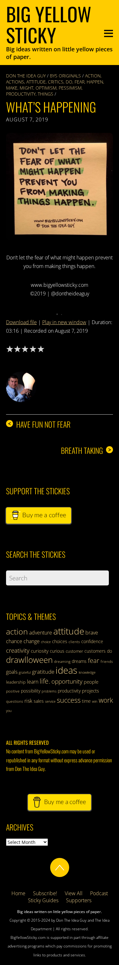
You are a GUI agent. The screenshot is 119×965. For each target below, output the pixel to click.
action (93, 76)
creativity (18, 650)
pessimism (70, 88)
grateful (25, 672)
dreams (79, 661)
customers (95, 651)
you (9, 710)
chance (14, 641)
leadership (16, 682)
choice (46, 641)
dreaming (62, 661)
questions (14, 701)
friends (107, 661)
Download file (21, 322)
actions (15, 82)
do (69, 82)
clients (74, 641)
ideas (66, 670)
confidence (92, 641)
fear (79, 82)
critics (55, 82)
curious (57, 651)
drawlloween (29, 659)
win (94, 701)
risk (28, 700)
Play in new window (64, 322)
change (31, 641)
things (45, 94)
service (50, 701)
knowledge (87, 672)
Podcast (99, 893)
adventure (40, 632)
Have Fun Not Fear (39, 424)
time (86, 701)
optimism (46, 88)
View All (74, 893)
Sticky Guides (43, 900)
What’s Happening (51, 106)
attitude (36, 82)
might (26, 88)
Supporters (78, 900)
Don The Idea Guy (26, 76)
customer (74, 651)
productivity (21, 94)
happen (95, 82)
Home (18, 893)
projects (90, 690)
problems (49, 691)
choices (59, 641)
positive (13, 691)
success (69, 700)
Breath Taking (86, 450)
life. (45, 681)
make (11, 88)
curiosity (40, 651)
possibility (30, 691)
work (106, 700)
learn (32, 681)
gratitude (43, 671)
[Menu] (108, 32)
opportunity (67, 681)
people (91, 681)
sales (39, 701)
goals (11, 671)
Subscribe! (45, 893)
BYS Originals (65, 76)
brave (91, 632)
